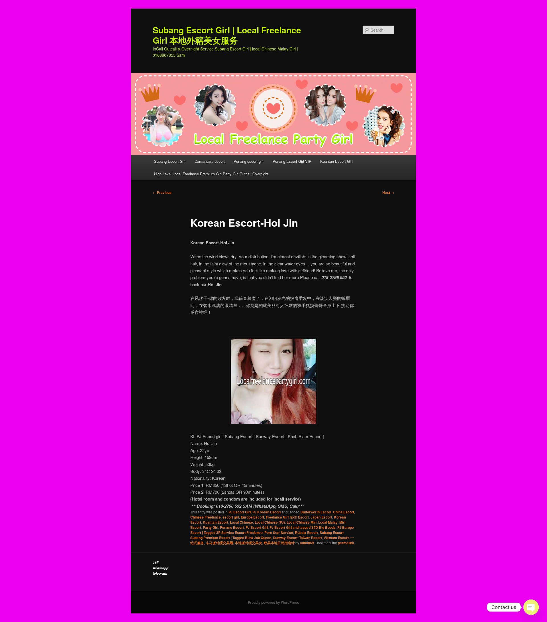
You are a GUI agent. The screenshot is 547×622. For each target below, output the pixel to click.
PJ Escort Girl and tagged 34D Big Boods (303, 527)
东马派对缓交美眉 (219, 542)
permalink (346, 542)
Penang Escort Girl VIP (292, 161)
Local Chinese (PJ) (270, 522)
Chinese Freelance (205, 517)
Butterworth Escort (315, 512)
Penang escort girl (249, 161)
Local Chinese (241, 522)
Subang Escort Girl (169, 161)
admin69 (307, 542)
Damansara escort (210, 161)
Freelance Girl (277, 517)
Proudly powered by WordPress (273, 602)
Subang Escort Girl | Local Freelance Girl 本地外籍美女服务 (227, 35)
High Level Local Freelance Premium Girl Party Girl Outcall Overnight (211, 173)
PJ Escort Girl (239, 512)
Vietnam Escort (336, 537)
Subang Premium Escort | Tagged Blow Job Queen (230, 537)
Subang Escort (332, 532)
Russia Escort (306, 532)
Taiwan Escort (310, 537)
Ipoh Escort (299, 517)
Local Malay (328, 522)
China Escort (343, 512)
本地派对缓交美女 (248, 542)
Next (388, 192)
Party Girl (210, 527)
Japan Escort (321, 517)
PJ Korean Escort (266, 512)
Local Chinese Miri (302, 522)
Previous (162, 192)
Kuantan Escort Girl (337, 161)
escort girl (231, 517)
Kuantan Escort (215, 522)
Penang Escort (232, 527)
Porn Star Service (278, 532)
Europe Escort (252, 517)
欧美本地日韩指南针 (279, 542)
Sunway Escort (285, 537)
